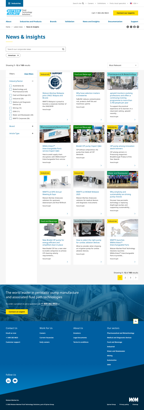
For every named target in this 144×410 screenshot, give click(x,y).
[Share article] (127, 26)
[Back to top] (135, 321)
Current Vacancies (47, 337)
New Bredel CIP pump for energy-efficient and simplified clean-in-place (53, 242)
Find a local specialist (118, 3)
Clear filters (28, 74)
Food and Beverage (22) (21, 95)
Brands (53, 21)
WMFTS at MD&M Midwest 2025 (87, 193)
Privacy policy (124, 404)
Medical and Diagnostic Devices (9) (22, 103)
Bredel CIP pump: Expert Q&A (88, 146)
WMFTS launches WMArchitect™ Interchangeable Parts (119, 242)
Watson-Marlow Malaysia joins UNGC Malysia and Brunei (53, 95)
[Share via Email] (138, 26)
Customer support (13, 342)
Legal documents (80, 337)
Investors (77, 333)
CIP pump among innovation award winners (122, 147)
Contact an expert (17, 311)
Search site (77, 3)
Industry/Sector (16, 81)
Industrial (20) (18, 98)
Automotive (111, 360)
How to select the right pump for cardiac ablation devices (88, 241)
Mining (109, 356)
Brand (12, 126)
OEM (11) (16, 111)
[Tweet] (131, 26)
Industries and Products (31, 21)
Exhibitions (102, 3)
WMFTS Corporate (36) (21, 118)
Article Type (14, 133)
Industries (16, 3)
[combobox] (33, 49)
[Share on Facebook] (134, 26)
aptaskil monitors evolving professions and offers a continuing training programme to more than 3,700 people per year (121, 98)
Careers (91, 3)
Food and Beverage (114, 342)
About (8, 21)
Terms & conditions (80, 342)
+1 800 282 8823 (49, 303)
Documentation (115, 21)
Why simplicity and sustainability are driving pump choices (120, 194)
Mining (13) (17, 108)
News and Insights (91, 21)
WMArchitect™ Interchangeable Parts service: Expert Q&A (52, 148)
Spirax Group (111, 404)
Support (134, 21)
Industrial (111, 346)
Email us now (11, 333)
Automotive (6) (18, 86)
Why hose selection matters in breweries (88, 94)
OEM (109, 365)
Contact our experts (126, 13)
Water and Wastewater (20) (23, 115)
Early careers (45, 342)
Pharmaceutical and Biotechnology (120, 333)
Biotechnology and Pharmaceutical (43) (20, 90)
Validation (69, 21)
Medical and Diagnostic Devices (119, 337)
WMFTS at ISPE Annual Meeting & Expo (52, 193)
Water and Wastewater (116, 351)
